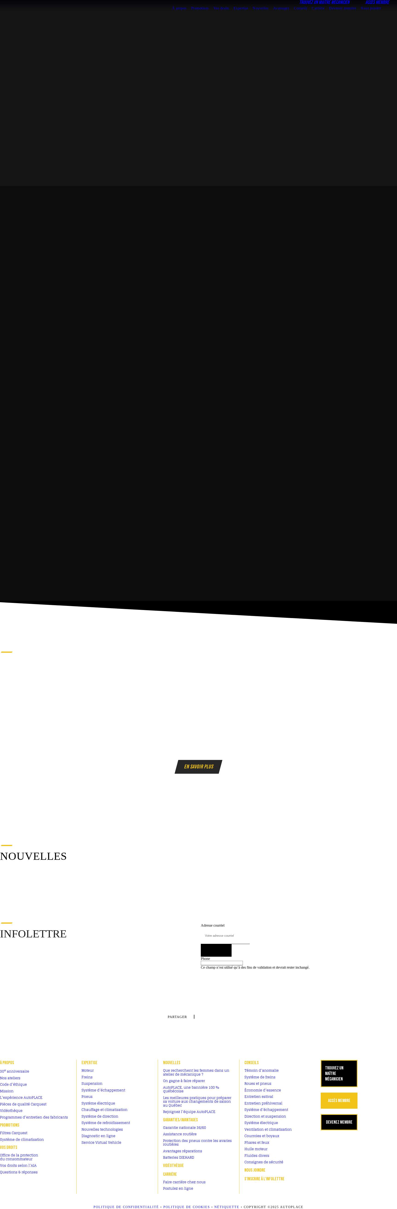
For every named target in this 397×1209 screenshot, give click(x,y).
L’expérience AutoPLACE (21, 1097)
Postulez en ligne (178, 1188)
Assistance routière (180, 1134)
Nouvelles (261, 8)
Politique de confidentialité (126, 1207)
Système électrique (98, 1103)
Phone (205, 959)
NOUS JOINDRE (254, 1170)
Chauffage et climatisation (105, 1110)
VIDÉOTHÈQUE (173, 1165)
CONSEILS (251, 1063)
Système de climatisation (22, 1139)
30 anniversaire (14, 1071)
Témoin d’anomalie (261, 1070)
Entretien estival (258, 1097)
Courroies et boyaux (261, 1136)
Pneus (87, 1097)
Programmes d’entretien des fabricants (34, 1117)
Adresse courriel (212, 925)
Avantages (281, 8)
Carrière (318, 8)
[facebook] (389, 618)
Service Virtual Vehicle (101, 1142)
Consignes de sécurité (263, 1162)
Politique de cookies (186, 1207)
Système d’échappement (103, 1090)
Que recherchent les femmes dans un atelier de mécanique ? (196, 1072)
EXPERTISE (89, 1063)
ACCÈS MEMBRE (339, 1100)
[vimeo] (389, 596)
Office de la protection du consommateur (19, 1157)
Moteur (88, 1070)
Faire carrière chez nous (184, 1182)
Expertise (241, 8)
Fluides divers (256, 1156)
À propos (179, 8)
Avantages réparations (182, 1151)
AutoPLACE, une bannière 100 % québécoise (191, 1089)
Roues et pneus (257, 1083)
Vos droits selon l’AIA (18, 1165)
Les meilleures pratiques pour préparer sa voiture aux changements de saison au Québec (197, 1101)
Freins (87, 1077)
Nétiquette (226, 1207)
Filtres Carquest (13, 1133)
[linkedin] (389, 607)
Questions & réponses (19, 1172)
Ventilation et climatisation (268, 1129)
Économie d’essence (262, 1090)
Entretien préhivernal (263, 1103)
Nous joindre (371, 8)
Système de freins (259, 1077)
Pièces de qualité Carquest (23, 1104)
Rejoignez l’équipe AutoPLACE (189, 1112)
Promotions (200, 8)
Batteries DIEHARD (178, 1157)
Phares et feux (256, 1142)
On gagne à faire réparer (184, 1081)
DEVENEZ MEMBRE (339, 1122)
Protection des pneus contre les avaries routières (197, 1143)
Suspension (92, 1083)
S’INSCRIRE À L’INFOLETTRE (264, 1179)
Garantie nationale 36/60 (184, 1128)
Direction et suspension (265, 1116)
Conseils (300, 8)
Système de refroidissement (106, 1123)
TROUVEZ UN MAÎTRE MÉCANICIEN (334, 1073)
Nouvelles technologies (102, 1129)
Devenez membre (342, 8)
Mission (7, 1091)
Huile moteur (255, 1149)
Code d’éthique (13, 1084)
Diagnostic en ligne (98, 1136)
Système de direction (100, 1116)
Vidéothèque (11, 1111)
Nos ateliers (10, 1078)
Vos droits (221, 8)
